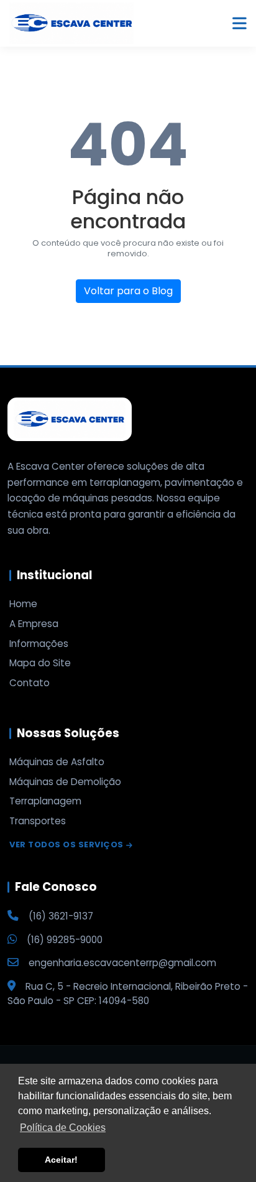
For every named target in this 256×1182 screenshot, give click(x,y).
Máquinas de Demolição (65, 782)
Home (23, 604)
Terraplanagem (45, 801)
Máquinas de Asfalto (56, 762)
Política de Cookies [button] (63, 1127)
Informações (38, 644)
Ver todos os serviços (66, 845)
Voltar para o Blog (128, 291)
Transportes (37, 821)
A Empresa (33, 624)
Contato (29, 683)
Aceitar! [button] (61, 1160)
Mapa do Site (40, 663)
